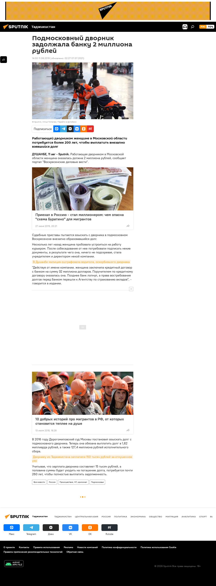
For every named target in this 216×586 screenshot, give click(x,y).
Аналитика (189, 516)
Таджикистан (63, 516)
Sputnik (38, 122)
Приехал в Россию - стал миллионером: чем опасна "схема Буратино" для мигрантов (79, 216)
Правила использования (46, 547)
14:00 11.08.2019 (41, 58)
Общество (155, 516)
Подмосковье (97, 482)
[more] (128, 225)
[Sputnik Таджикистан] (16, 29)
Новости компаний (87, 547)
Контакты (24, 547)
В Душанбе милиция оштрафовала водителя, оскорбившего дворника (81, 262)
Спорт (203, 516)
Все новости (39, 482)
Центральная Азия (86, 516)
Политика (120, 516)
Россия (52, 482)
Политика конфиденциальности (119, 547)
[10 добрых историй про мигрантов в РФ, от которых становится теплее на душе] (82, 393)
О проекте (9, 547)
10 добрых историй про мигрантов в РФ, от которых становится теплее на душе (79, 421)
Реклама (68, 547)
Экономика (138, 516)
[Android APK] (13, 564)
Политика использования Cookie (158, 547)
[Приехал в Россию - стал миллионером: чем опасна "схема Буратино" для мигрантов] (82, 188)
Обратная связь (74, 551)
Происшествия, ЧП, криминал (73, 482)
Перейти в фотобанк (67, 122)
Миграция (172, 516)
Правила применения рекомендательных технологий (33, 551)
